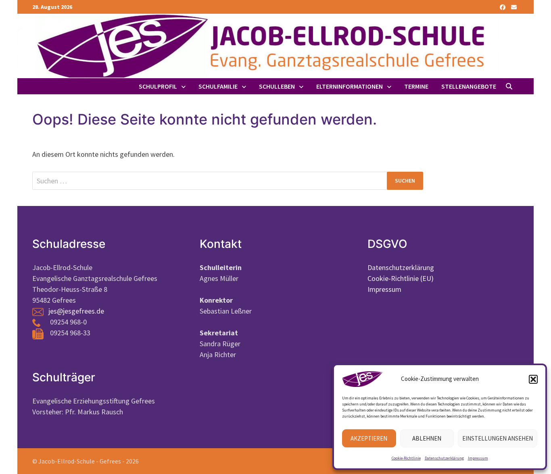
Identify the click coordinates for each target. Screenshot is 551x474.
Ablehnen (426, 438)
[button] (533, 379)
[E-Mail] (514, 6)
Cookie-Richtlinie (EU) (400, 278)
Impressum (478, 458)
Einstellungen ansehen (497, 438)
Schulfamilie (218, 86)
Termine (416, 86)
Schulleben (277, 86)
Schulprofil (158, 86)
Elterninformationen (349, 86)
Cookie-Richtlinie (406, 458)
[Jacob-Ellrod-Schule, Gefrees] (259, 45)
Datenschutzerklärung (444, 458)
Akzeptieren (369, 438)
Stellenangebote (468, 86)
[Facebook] (503, 6)
